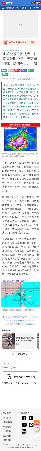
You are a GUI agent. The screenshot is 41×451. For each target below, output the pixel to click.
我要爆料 (16, 72)
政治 (24, 8)
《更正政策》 (29, 323)
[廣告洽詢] (36, 428)
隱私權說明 (7, 422)
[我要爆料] (36, 422)
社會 (30, 8)
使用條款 (7, 431)
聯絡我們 (7, 417)
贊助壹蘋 (10, 72)
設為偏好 (3, 72)
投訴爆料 (7, 435)
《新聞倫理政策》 (20, 317)
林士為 (24, 79)
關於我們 (7, 413)
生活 (18, 8)
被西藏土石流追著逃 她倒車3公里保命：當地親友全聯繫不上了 (23, 43)
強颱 (14, 367)
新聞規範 (7, 426)
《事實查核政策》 (20, 320)
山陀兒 (6, 367)
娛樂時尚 (10, 8)
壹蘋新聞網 (7, 50)
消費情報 (7, 440)
